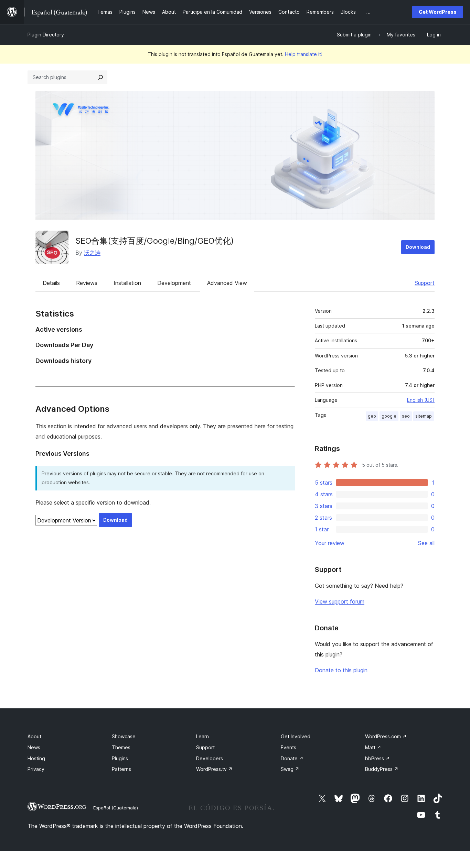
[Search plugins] (100, 77)
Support (425, 282)
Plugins (120, 758)
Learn (202, 736)
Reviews (86, 282)
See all (426, 543)
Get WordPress (438, 12)
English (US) (421, 400)
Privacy (36, 769)
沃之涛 (92, 252)
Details (51, 282)
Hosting (36, 758)
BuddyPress (381, 769)
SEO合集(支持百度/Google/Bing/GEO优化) (154, 241)
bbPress (377, 758)
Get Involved (295, 736)
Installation (127, 282)
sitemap (423, 416)
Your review (329, 543)
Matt (373, 747)
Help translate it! (303, 54)
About (34, 736)
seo (406, 416)
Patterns (121, 769)
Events (288, 747)
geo (372, 416)
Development (174, 282)
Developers (209, 758)
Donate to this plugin (341, 670)
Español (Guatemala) (115, 807)
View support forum (339, 601)
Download (418, 247)
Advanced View (227, 282)
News (34, 747)
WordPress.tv (214, 769)
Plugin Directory (46, 34)
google (389, 416)
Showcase (124, 736)
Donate (292, 758)
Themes (121, 747)
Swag (290, 769)
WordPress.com (386, 736)
